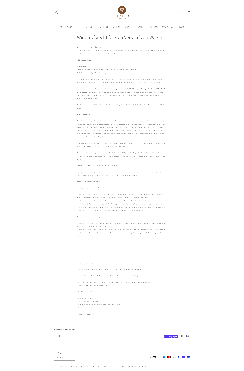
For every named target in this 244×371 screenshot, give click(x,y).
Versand (116, 366)
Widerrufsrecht (85, 366)
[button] (56, 12)
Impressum (142, 366)
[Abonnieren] (95, 336)
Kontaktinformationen (129, 366)
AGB (110, 366)
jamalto (61, 366)
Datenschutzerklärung (99, 366)
